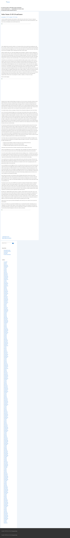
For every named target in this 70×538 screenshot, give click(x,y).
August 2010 (5, 431)
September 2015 (6, 368)
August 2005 (5, 493)
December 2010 (6, 427)
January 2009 (5, 452)
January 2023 (5, 290)
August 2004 (5, 506)
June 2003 (5, 521)
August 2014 (5, 379)
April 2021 (5, 306)
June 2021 (5, 304)
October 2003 (5, 517)
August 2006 (5, 480)
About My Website (4, 8)
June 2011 (5, 420)
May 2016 (5, 360)
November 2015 (6, 366)
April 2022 (5, 295)
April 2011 (5, 422)
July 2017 (5, 346)
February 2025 (6, 273)
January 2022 (5, 297)
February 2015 (6, 372)
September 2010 (6, 430)
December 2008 (6, 453)
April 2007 (5, 471)
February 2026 (6, 265)
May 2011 (5, 421)
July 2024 (5, 280)
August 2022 (5, 294)
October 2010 (5, 429)
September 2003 (6, 518)
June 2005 (5, 495)
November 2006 (6, 477)
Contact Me (15, 10)
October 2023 (5, 284)
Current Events (6, 252)
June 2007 (5, 469)
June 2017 (5, 347)
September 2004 (6, 505)
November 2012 (6, 402)
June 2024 (5, 281)
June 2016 (5, 359)
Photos (20, 7)
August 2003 (5, 519)
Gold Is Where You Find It (7, 251)
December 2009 (6, 440)
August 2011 (5, 418)
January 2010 (5, 439)
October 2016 (5, 355)
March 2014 (5, 384)
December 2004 (6, 502)
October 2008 (5, 454)
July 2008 (5, 457)
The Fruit (6, 7)
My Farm (2, 7)
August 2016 (5, 357)
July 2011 (5, 419)
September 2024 (6, 279)
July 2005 (5, 494)
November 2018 (6, 330)
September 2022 (6, 293)
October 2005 (5, 491)
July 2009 (5, 445)
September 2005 (6, 492)
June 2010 (5, 433)
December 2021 (6, 298)
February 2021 (6, 307)
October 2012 (5, 403)
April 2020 (5, 316)
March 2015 (5, 371)
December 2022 (6, 291)
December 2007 (6, 464)
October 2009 (5, 442)
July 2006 (5, 481)
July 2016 (5, 358)
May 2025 (5, 270)
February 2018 (6, 340)
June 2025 (5, 269)
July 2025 (5, 268)
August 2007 (5, 467)
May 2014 (5, 382)
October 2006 (5, 478)
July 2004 (5, 507)
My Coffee (9, 7)
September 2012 (6, 404)
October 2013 (5, 390)
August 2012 (5, 405)
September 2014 (6, 378)
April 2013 (5, 396)
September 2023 (6, 285)
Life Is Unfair (5, 253)
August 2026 (5, 261)
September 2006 (6, 479)
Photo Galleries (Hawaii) (9, 10)
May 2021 (5, 305)
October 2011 (5, 416)
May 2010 (5, 434)
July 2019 (5, 323)
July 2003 (5, 520)
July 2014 (5, 380)
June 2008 (5, 458)
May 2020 (5, 315)
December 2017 (6, 342)
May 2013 (5, 395)
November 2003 (6, 516)
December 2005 (6, 489)
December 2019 (6, 320)
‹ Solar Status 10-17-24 (5, 236)
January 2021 (5, 308)
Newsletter (3, 10)
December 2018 (6, 329)
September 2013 (6, 391)
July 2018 (5, 334)
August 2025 (5, 267)
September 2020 (6, 310)
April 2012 (5, 409)
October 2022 (5, 292)
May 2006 (5, 483)
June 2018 (5, 335)
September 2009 (6, 443)
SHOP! (12, 7)
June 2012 (5, 407)
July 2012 (5, 406)
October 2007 (5, 466)
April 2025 (5, 271)
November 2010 (6, 428)
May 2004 (5, 509)
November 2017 (6, 343)
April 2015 (5, 370)
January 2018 (5, 341)
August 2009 (5, 444)
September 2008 (6, 455)
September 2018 (6, 332)
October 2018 (5, 331)
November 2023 (6, 283)
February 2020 (6, 318)
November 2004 (6, 503)
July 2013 (5, 393)
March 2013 (5, 397)
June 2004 (5, 508)
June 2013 (5, 394)
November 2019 (6, 321)
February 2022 (6, 296)
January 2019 (5, 328)
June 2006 (5, 482)
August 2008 (5, 456)
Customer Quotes (16, 7)
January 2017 (5, 353)
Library (8, 8)
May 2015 (5, 369)
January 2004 (5, 514)
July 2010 (5, 432)
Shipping (13, 8)
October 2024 (5, 278)
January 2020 (5, 319)
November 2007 (6, 465)
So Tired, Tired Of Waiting (7, 254)
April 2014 (5, 383)
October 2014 (5, 377)
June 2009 (5, 446)
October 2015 (5, 367)
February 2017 (6, 352)
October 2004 (5, 504)
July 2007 (5, 468)
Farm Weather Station (20, 8)
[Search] (12, 243)
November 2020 (6, 309)
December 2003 (6, 515)
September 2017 (6, 345)
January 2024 (5, 282)
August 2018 (5, 333)
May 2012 (5, 408)
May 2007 (5, 470)
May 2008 (5, 459)
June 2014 (5, 381)
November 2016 (6, 354)
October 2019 (5, 322)
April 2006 (5, 484)
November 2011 (6, 415)
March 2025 (5, 272)
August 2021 (5, 303)
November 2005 (6, 490)
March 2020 (5, 317)
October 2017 (5, 344)
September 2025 (6, 266)
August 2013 (5, 392)
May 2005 (5, 496)
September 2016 (6, 356)
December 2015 (6, 365)
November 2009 (6, 441)
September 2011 (6, 417)
